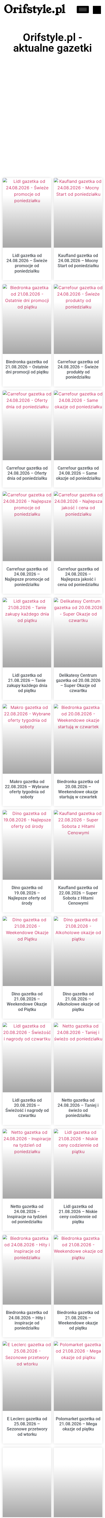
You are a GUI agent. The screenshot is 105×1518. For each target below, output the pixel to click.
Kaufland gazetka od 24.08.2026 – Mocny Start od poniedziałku (78, 260)
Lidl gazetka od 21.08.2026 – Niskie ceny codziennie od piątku (78, 1214)
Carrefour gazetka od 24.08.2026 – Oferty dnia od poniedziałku (27, 473)
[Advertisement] (52, 111)
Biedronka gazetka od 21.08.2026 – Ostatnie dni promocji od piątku (26, 367)
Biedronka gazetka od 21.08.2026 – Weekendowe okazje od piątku (78, 1320)
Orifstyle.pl (34, 9)
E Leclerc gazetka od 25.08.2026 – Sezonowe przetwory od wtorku (27, 1426)
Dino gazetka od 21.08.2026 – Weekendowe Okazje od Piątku (27, 1001)
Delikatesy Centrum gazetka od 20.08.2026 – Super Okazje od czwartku (78, 683)
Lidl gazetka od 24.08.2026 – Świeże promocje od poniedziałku (26, 263)
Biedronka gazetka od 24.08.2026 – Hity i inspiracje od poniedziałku (27, 1320)
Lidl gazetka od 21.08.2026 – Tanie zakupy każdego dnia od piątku (27, 683)
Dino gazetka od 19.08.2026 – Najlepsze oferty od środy (27, 895)
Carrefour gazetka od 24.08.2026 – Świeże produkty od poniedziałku (78, 369)
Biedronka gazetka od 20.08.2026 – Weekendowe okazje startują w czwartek (78, 789)
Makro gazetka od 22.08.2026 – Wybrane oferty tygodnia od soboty (27, 789)
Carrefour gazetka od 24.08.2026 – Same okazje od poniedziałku (78, 473)
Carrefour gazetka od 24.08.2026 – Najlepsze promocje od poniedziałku (27, 577)
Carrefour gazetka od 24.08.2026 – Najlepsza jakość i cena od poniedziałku (78, 577)
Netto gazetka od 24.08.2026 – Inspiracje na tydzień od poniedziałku (27, 1214)
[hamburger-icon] (83, 9)
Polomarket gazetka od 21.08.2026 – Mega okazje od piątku (78, 1424)
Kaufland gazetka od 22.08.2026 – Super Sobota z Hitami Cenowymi (78, 895)
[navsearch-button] (97, 10)
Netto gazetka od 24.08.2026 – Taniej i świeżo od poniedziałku (78, 1108)
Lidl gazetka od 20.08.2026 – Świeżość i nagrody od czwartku (27, 1108)
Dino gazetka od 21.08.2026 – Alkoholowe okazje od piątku (78, 1001)
